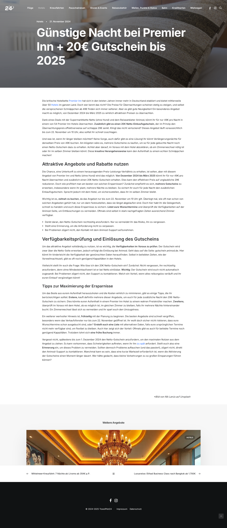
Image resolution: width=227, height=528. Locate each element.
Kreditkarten (178, 8)
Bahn (164, 8)
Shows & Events (98, 8)
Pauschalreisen (77, 8)
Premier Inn (75, 100)
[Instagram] (116, 501)
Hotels (41, 8)
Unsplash (185, 396)
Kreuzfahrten (57, 8)
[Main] (113, 474)
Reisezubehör (119, 8)
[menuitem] (30, 8)
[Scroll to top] (221, 515)
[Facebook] (110, 501)
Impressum (122, 509)
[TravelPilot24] (9, 8)
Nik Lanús (170, 396)
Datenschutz (136, 509)
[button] (210, 8)
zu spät (141, 343)
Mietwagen (196, 8)
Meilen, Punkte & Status (144, 8)
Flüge (30, 8)
